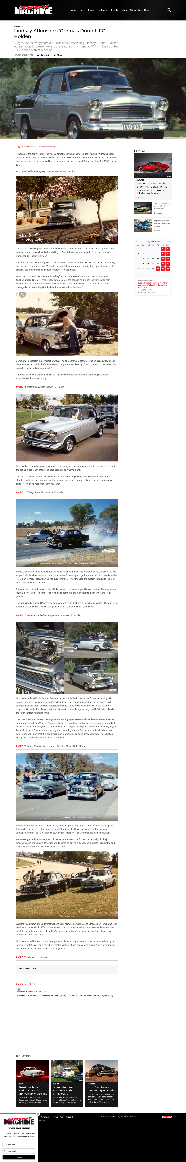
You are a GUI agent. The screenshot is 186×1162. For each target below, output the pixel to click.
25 (143, 268)
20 (153, 263)
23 (168, 263)
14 (158, 259)
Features (18, 26)
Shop (124, 10)
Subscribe (135, 10)
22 (163, 263)
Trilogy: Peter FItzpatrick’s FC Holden (45, 492)
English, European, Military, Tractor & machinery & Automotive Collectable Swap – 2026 (152, 285)
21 (158, 263)
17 (138, 263)
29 (163, 268)
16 (168, 259)
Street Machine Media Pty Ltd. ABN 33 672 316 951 (120, 1117)
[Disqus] (67, 1018)
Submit (19, 1157)
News (73, 10)
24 (138, 268)
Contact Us (45, 1117)
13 (153, 259)
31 (138, 273)
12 (148, 259)
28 (158, 268)
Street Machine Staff (27, 969)
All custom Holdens (37, 957)
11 (143, 259)
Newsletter (58, 1117)
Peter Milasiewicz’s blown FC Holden (45, 387)
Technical (102, 10)
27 (153, 268)
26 (148, 268)
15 (163, 259)
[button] (67, 210)
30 (168, 268)
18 (143, 263)
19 (148, 263)
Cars (82, 10)
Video (91, 10)
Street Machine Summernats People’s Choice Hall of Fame (56, 746)
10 (138, 259)
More (146, 10)
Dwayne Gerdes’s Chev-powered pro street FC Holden (54, 615)
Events (114, 10)
